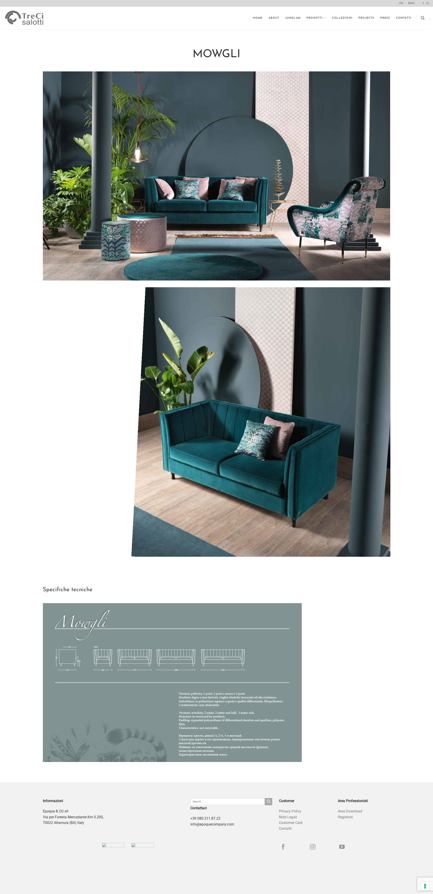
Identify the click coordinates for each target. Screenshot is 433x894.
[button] (423, 18)
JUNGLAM (293, 18)
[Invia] (268, 801)
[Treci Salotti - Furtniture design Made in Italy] (28, 18)
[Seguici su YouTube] (342, 847)
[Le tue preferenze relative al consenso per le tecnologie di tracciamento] (425, 886)
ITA (401, 3)
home (258, 18)
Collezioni (342, 18)
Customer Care (290, 823)
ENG (411, 3)
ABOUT (274, 18)
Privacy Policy (290, 811)
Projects (366, 18)
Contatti (404, 18)
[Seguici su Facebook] (423, 3)
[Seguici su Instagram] (427, 3)
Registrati (345, 817)
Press (385, 18)
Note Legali (288, 817)
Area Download (350, 811)
